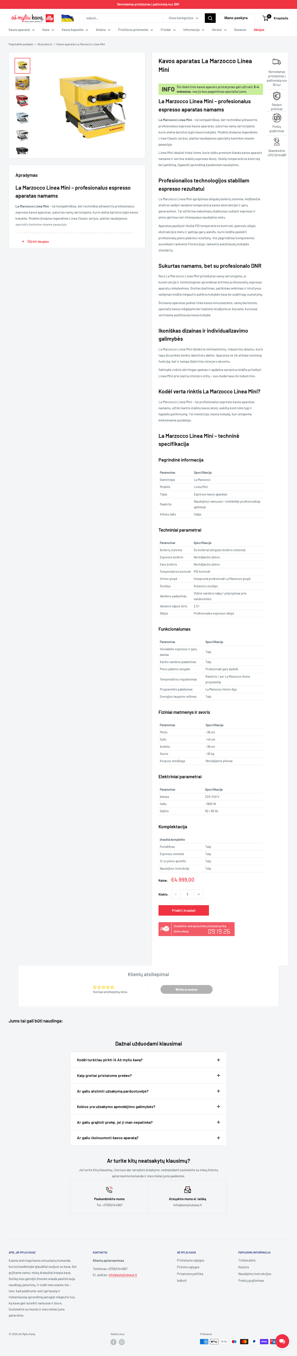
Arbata (101, 30)
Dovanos (240, 30)
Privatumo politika (190, 1274)
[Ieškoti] (210, 18)
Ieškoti (182, 1280)
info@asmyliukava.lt (122, 1275)
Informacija (191, 30)
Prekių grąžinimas (251, 1280)
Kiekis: (163, 894)
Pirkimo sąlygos (188, 1267)
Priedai (166, 30)
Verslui (217, 30)
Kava (45, 30)
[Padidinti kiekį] (198, 894)
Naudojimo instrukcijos (254, 1274)
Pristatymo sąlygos (190, 1260)
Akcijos (259, 30)
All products (44, 44)
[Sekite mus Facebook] (113, 1342)
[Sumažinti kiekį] (175, 894)
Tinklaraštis (246, 1260)
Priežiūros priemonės (133, 30)
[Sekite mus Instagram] (122, 1342)
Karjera (243, 1267)
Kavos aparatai (19, 30)
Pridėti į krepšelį (183, 910)
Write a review (186, 989)
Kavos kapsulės (72, 30)
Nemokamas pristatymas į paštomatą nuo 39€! (148, 4)
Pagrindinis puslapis (21, 44)
